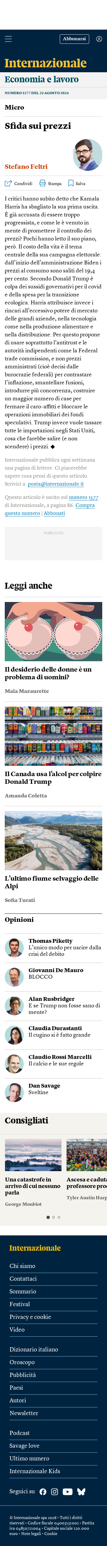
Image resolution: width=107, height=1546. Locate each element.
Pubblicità (23, 1375)
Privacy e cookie (30, 1317)
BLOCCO (41, 977)
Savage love (25, 1446)
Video (17, 1330)
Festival (20, 1305)
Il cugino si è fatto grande (60, 1035)
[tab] (48, 1217)
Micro (14, 108)
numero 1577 (83, 497)
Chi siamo (22, 1266)
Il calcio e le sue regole (56, 1064)
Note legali (31, 1534)
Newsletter (24, 1414)
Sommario (23, 1292)
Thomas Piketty (51, 941)
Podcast (20, 1433)
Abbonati (54, 513)
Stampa (55, 184)
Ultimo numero (29, 1459)
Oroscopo (22, 1363)
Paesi (16, 1388)
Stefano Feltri (26, 167)
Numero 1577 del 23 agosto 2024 (37, 93)
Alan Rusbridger (52, 999)
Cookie (50, 1534)
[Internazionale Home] (37, 1248)
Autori (18, 1401)
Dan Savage (44, 1086)
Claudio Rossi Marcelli (60, 1057)
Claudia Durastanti (55, 1029)
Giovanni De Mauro (56, 971)
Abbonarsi (74, 39)
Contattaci (23, 1279)
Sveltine (38, 1093)
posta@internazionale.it (56, 484)
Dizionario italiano (34, 1350)
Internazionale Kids (35, 1472)
